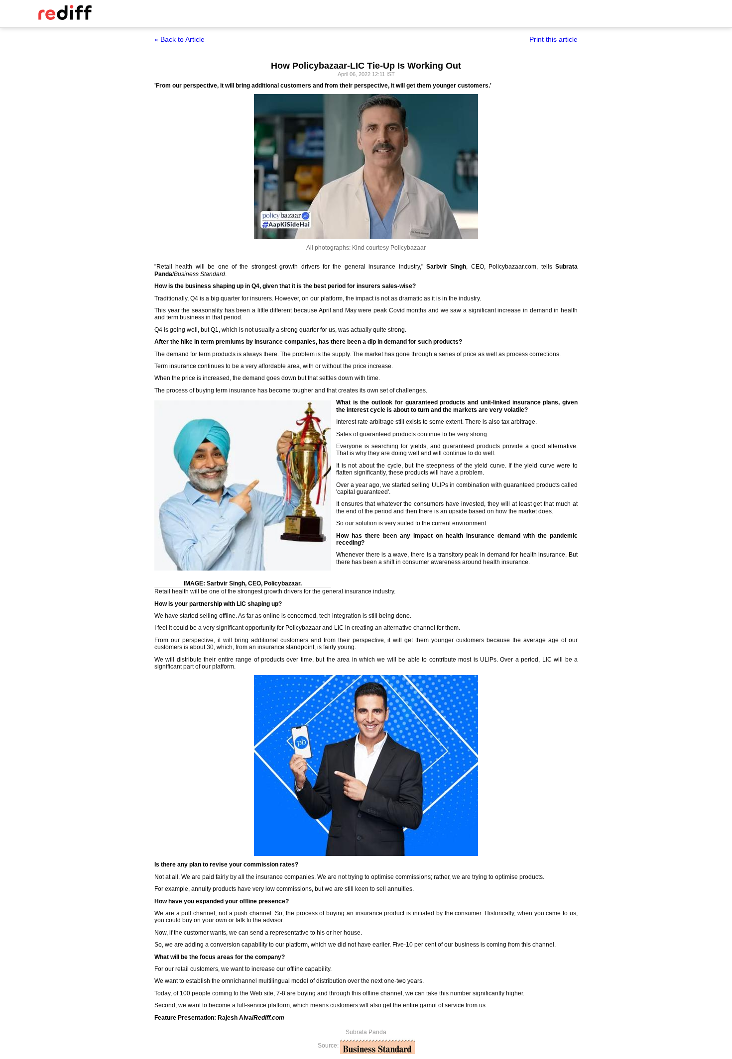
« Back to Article (179, 39)
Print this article (553, 39)
